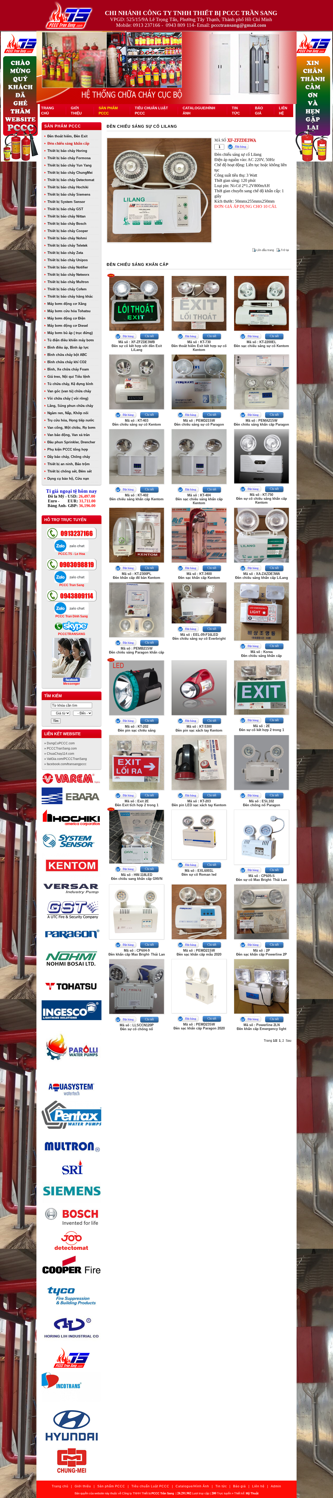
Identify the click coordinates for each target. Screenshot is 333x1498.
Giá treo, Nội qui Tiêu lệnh (68, 377)
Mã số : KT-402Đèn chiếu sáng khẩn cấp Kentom (137, 497)
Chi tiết (149, 336)
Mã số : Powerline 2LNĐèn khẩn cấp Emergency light (261, 1027)
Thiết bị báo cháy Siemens (68, 194)
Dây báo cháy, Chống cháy (68, 457)
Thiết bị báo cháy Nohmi (67, 238)
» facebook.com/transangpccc (65, 764)
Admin (276, 1486)
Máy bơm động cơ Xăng (66, 304)
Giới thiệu (83, 1486)
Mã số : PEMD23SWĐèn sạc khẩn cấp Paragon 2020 (199, 1026)
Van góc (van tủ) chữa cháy (69, 391)
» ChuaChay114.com (59, 754)
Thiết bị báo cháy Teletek (67, 245)
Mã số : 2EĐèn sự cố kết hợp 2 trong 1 (261, 728)
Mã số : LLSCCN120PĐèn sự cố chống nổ (137, 1027)
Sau (288, 1040)
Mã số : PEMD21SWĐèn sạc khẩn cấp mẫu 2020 (199, 952)
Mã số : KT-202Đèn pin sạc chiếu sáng (137, 728)
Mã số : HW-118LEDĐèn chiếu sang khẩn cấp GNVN (136, 877)
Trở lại (285, 250)
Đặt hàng (240, 146)
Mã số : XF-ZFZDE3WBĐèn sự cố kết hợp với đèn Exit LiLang (137, 346)
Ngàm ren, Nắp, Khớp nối (67, 413)
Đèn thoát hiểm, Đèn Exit (67, 136)
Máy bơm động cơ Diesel (67, 326)
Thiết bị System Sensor (66, 202)
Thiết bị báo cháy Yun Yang (69, 165)
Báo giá (239, 1486)
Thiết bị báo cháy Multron (68, 282)
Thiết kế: (246, 1493)
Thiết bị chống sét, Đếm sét (69, 471)
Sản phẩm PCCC (62, 126)
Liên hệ (258, 1486)
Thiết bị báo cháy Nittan (66, 216)
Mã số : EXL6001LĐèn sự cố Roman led (199, 872)
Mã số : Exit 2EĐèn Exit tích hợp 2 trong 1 (136, 803)
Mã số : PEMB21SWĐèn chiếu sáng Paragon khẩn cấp (136, 650)
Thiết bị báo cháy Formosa (69, 158)
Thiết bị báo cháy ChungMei (70, 173)
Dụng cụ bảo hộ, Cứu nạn (68, 479)
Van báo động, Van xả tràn (68, 435)
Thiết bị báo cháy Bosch (66, 224)
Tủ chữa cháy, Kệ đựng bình (70, 384)
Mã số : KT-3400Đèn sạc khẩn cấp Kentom (199, 576)
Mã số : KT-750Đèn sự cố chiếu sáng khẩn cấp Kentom (261, 498)
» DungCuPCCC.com (59, 743)
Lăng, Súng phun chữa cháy (70, 406)
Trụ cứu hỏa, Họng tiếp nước (70, 420)
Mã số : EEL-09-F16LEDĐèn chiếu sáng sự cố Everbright (199, 637)
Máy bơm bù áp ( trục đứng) (70, 333)
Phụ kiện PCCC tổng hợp (67, 449)
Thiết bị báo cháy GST (65, 209)
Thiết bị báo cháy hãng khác (70, 296)
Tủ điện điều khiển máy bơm (70, 340)
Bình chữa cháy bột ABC (67, 355)
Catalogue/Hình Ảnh (192, 1486)
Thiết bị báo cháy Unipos (67, 260)
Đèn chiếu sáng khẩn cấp (68, 143)
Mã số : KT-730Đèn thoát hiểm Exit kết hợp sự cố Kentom (199, 346)
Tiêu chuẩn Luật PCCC (150, 1486)
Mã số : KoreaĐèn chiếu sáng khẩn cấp (261, 654)
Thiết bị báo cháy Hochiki (67, 187)
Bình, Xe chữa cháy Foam (68, 369)
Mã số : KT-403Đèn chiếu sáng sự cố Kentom (136, 422)
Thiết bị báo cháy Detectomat (70, 180)
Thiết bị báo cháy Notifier (67, 267)
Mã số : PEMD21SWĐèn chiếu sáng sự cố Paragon (199, 422)
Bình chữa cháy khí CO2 (66, 362)
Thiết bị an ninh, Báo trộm (68, 464)
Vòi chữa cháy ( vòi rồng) (67, 398)
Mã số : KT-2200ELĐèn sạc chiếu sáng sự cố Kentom (261, 344)
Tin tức (221, 1486)
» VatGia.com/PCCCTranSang (65, 759)
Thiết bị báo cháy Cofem (67, 289)
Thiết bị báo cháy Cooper (67, 231)
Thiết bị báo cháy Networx (68, 275)
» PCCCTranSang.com (60, 748)
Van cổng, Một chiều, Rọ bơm (71, 428)
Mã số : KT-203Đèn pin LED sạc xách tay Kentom (199, 803)
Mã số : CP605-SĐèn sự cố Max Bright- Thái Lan (261, 878)
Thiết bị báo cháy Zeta (65, 253)
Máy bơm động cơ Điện (66, 318)
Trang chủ (60, 1486)
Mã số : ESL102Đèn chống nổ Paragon (261, 803)
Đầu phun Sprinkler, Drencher (71, 442)
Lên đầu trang (265, 250)
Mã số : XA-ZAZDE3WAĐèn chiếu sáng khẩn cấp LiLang (261, 576)
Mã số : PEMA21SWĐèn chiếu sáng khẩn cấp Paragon (261, 422)
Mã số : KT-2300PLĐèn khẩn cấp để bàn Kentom (136, 576)
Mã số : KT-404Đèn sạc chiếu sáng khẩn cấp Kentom (199, 499)
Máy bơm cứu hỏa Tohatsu (69, 311)
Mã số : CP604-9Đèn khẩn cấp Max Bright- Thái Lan (136, 952)
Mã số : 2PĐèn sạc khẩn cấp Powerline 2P (261, 952)
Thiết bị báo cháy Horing (67, 151)
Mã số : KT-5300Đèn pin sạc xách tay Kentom (199, 728)
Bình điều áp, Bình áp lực (68, 347)
